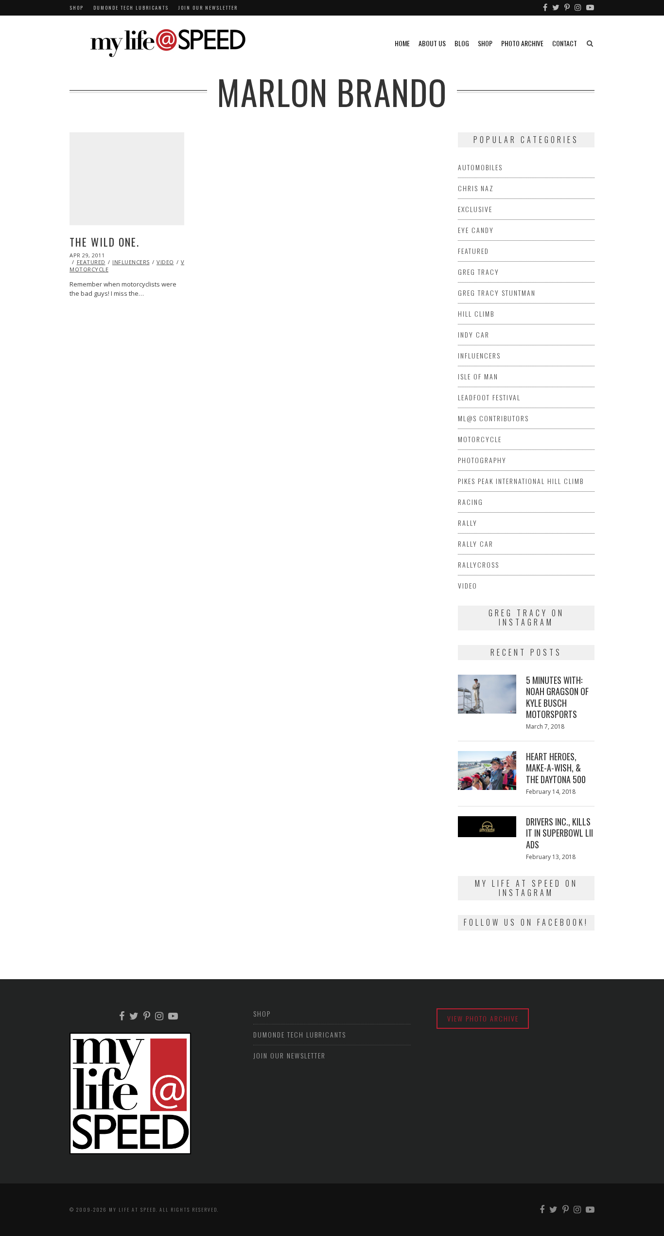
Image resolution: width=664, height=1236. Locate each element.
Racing (470, 502)
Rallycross (478, 564)
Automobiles (480, 167)
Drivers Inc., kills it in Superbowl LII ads (559, 833)
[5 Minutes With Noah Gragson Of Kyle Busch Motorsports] (487, 694)
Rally (467, 523)
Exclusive (475, 209)
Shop (77, 7)
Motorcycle (480, 439)
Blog (461, 43)
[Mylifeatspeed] (545, 7)
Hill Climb (476, 313)
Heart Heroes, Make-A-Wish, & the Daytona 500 (556, 768)
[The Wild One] (127, 178)
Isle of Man (478, 376)
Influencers (131, 262)
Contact (564, 43)
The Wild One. (105, 242)
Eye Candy (476, 230)
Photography (482, 460)
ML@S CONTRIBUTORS (493, 418)
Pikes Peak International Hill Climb (521, 481)
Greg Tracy (478, 272)
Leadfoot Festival (489, 397)
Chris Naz (476, 188)
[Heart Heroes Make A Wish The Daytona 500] (487, 770)
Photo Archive (522, 43)
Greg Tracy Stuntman (497, 292)
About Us (432, 43)
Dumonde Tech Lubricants (131, 7)
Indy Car (473, 334)
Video (165, 262)
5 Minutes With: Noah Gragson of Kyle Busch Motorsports (557, 697)
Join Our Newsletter (208, 7)
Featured (91, 262)
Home (402, 43)
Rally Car (475, 543)
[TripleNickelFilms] (590, 7)
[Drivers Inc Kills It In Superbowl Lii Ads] (487, 826)
